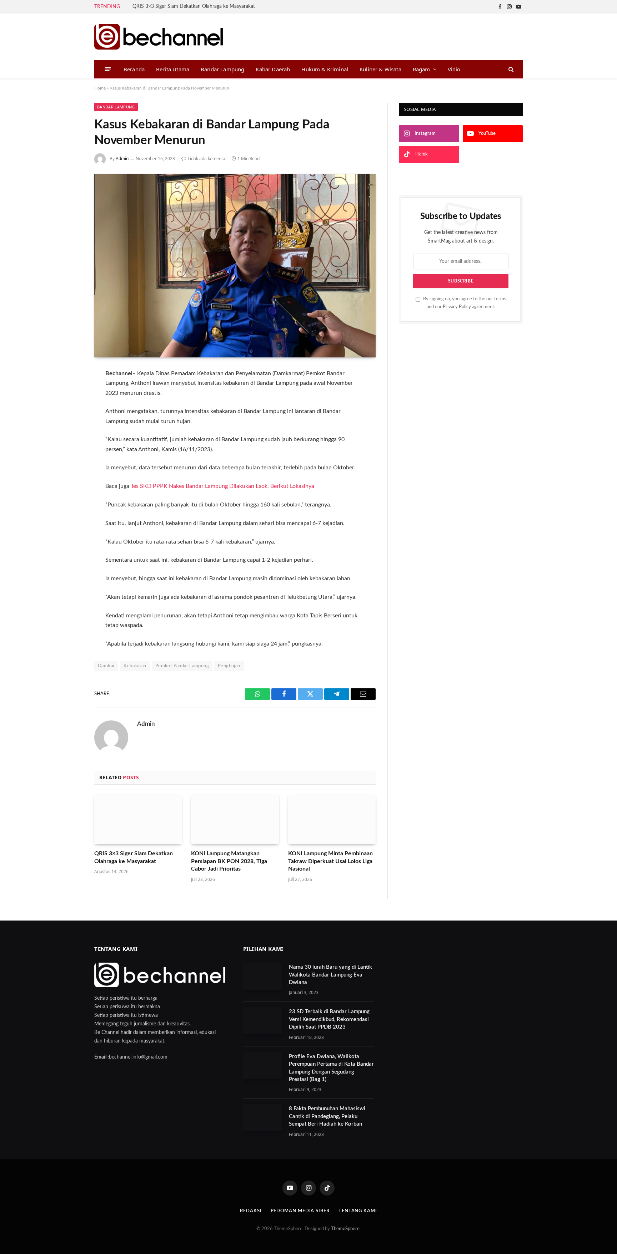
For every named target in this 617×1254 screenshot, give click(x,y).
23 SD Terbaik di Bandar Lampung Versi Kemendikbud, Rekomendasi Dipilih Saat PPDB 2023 (329, 1019)
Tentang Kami (357, 1211)
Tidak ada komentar (207, 159)
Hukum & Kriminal (324, 69)
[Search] (510, 69)
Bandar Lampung (222, 69)
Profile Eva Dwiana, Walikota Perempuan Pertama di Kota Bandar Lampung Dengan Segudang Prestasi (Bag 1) (331, 1068)
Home (100, 88)
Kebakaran (135, 666)
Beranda (134, 69)
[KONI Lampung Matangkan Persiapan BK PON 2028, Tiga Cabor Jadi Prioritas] (235, 819)
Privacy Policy (457, 307)
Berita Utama (172, 69)
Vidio (454, 69)
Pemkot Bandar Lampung (182, 666)
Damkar (106, 666)
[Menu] (108, 69)
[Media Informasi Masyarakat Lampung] (158, 36)
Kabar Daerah (273, 69)
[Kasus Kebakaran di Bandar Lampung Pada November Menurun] (235, 265)
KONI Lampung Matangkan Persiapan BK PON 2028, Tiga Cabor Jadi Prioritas (229, 861)
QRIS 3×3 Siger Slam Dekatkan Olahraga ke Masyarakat (193, 6)
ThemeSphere (345, 1229)
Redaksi (250, 1211)
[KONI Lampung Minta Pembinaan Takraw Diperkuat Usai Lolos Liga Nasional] (332, 819)
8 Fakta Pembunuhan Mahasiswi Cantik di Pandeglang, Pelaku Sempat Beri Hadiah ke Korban (327, 1116)
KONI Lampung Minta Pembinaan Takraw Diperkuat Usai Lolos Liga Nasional (330, 861)
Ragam (421, 69)
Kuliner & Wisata (380, 69)
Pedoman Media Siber (300, 1211)
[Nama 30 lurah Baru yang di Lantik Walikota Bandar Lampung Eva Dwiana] (262, 976)
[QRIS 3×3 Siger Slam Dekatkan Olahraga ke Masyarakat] (138, 819)
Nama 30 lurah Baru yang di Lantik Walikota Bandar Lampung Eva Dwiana (330, 974)
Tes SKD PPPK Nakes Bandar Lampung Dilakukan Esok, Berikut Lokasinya (222, 486)
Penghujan (229, 666)
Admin (122, 159)
